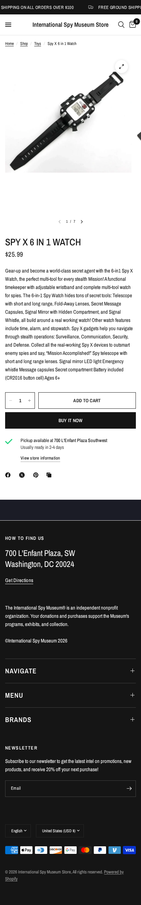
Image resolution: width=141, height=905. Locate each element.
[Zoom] (121, 66)
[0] (131, 24)
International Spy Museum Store (70, 25)
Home (9, 43)
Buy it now (71, 420)
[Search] (121, 24)
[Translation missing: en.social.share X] (23, 475)
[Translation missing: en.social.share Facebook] (9, 475)
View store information (40, 458)
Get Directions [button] (19, 580)
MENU (14, 695)
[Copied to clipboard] (50, 475)
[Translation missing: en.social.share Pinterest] (37, 475)
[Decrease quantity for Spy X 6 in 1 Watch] (10, 400)
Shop (24, 43)
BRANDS (18, 719)
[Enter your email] (129, 788)
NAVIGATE (21, 670)
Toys (37, 43)
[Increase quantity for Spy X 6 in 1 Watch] (29, 400)
